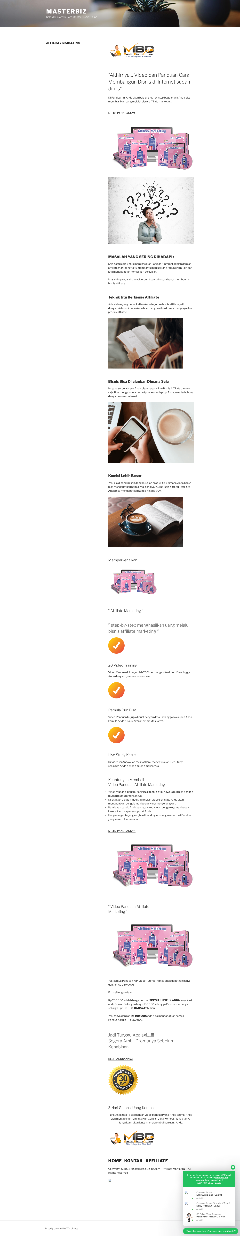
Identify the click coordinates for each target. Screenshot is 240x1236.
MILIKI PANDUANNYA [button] (122, 113)
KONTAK (134, 1160)
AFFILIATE (156, 1160)
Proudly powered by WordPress (61, 1228)
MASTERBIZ (66, 11)
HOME (115, 1160)
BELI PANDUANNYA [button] (120, 1058)
